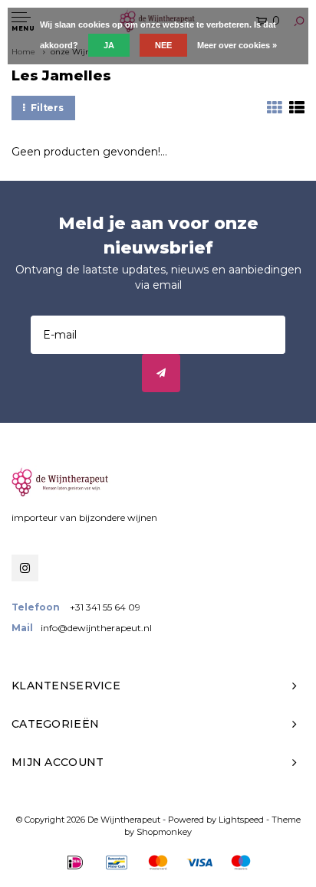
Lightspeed (241, 819)
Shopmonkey (164, 831)
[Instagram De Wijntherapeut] (25, 568)
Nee (163, 45)
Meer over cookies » (237, 45)
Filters (47, 107)
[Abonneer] (161, 373)
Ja (109, 45)
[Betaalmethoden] (75, 862)
